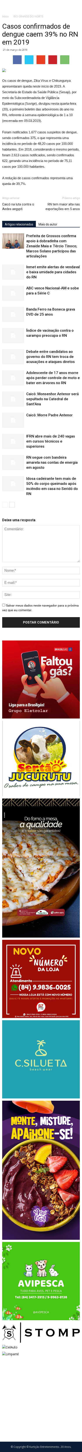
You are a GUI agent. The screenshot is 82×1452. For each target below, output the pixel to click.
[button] (76, 6)
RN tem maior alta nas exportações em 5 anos (62, 206)
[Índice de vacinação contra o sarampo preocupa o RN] (13, 335)
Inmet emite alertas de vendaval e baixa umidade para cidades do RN (53, 272)
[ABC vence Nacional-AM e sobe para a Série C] (13, 293)
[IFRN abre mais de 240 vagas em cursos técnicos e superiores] (13, 441)
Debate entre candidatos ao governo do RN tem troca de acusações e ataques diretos (50, 356)
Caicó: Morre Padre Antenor (49, 415)
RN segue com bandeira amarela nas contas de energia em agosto (52, 462)
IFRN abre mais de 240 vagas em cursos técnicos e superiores (50, 441)
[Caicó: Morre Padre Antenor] (13, 420)
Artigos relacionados (19, 224)
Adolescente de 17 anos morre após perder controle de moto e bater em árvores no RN (53, 377)
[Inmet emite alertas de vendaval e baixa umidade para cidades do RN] (13, 272)
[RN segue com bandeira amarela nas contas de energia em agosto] (13, 462)
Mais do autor (47, 224)
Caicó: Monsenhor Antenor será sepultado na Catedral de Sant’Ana (52, 399)
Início (5, 16)
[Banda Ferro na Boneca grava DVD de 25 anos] (13, 314)
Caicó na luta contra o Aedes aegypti (18, 206)
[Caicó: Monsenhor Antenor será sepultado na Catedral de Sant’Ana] (13, 399)
